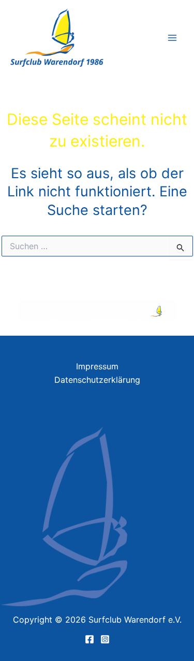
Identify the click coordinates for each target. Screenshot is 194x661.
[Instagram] (105, 639)
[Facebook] (89, 639)
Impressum (97, 366)
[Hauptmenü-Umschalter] (172, 37)
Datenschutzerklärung (97, 380)
